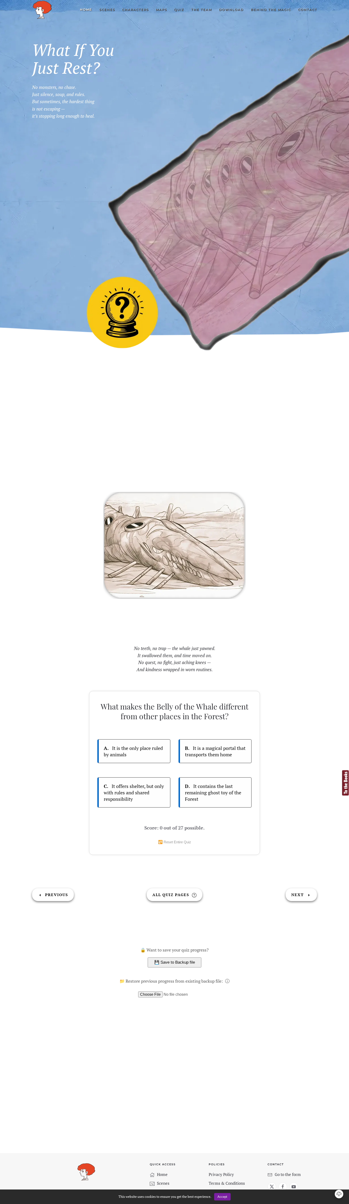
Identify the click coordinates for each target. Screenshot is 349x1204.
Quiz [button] (179, 9)
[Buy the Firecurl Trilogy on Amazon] (345, 782)
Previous (56, 894)
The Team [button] (201, 9)
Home (86, 9)
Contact (307, 9)
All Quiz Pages (171, 894)
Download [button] (231, 9)
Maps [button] (161, 9)
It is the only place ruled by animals (133, 751)
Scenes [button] (107, 9)
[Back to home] (42, 9)
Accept (222, 1197)
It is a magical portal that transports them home (215, 751)
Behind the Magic (271, 9)
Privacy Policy (221, 1174)
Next (298, 894)
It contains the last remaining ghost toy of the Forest (213, 792)
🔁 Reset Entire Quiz (174, 842)
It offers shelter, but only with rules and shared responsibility (134, 792)
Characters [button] (135, 9)
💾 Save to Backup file (174, 962)
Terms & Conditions (227, 1183)
